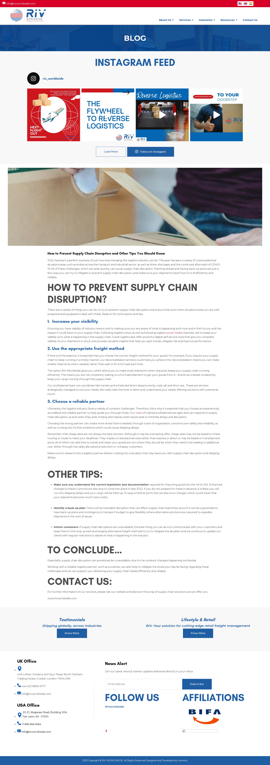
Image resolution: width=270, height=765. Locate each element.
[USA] (240, 3)
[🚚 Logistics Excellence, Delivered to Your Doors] (216, 114)
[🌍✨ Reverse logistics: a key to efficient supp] (162, 114)
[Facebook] (143, 731)
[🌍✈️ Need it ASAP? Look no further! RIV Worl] (53, 114)
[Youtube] (143, 726)
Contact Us (250, 20)
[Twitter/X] (143, 722)
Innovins (182, 760)
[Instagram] (143, 717)
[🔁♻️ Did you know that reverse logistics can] (108, 114)
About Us (165, 20)
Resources (228, 20)
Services (185, 20)
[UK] (245, 3)
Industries (205, 20)
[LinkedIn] (143, 713)
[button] (6, 629)
